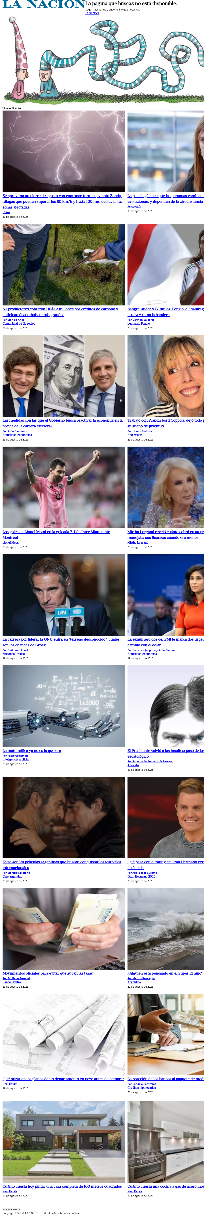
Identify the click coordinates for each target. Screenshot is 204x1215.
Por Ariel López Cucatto (142, 873)
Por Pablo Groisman (15, 755)
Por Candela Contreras (141, 1084)
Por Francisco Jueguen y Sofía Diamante (152, 650)
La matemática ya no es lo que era (32, 751)
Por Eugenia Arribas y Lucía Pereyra (150, 761)
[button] (64, 152)
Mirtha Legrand (137, 542)
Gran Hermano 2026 (141, 876)
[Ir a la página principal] (44, 7)
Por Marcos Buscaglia (141, 978)
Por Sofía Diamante (15, 431)
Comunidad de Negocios (19, 323)
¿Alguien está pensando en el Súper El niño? (165, 973)
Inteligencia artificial (16, 759)
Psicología (134, 206)
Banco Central (12, 982)
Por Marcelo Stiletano (16, 873)
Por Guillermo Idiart (15, 650)
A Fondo (133, 765)
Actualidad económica (17, 435)
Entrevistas (134, 435)
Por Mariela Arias (13, 320)
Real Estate (10, 1084)
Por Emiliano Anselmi (16, 978)
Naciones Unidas (14, 654)
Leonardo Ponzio (138, 323)
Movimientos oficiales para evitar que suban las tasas (48, 973)
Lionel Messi (11, 542)
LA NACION (92, 13)
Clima (6, 212)
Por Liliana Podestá (139, 431)
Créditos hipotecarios (141, 1088)
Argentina (134, 982)
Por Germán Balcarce (140, 320)
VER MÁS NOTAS (11, 1209)
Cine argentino (12, 876)
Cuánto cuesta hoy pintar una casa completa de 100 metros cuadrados (62, 1187)
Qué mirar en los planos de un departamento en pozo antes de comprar (63, 1079)
